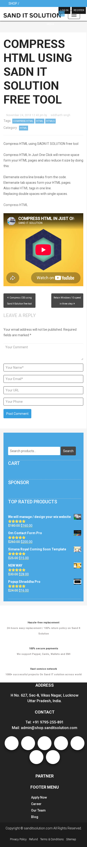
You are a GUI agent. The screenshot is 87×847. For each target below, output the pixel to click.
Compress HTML (23, 121)
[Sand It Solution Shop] (34, 14)
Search (68, 451)
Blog (34, 817)
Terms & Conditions (52, 839)
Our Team (38, 810)
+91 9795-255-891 (48, 722)
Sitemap (71, 839)
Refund (33, 839)
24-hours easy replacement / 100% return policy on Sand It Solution (43, 628)
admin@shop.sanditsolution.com (49, 728)
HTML (39, 121)
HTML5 (50, 121)
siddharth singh (60, 115)
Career (36, 804)
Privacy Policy (18, 839)
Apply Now (39, 797)
